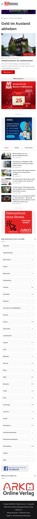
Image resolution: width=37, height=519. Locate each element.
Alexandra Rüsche (7, 58)
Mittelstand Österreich (12, 512)
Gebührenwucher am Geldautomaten (17, 61)
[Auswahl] (2, 5)
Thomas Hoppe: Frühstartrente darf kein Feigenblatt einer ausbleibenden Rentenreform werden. (24, 189)
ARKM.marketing (18, 114)
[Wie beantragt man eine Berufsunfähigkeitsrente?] (6, 156)
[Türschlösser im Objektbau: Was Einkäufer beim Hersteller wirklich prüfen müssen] (6, 164)
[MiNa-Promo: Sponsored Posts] (18, 12)
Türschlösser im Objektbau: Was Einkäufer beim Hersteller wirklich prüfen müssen (23, 163)
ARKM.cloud (18, 510)
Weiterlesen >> (8, 72)
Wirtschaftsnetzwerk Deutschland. (22, 515)
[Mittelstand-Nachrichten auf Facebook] (14, 471)
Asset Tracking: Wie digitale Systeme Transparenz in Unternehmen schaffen (24, 172)
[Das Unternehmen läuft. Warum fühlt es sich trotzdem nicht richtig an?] (6, 181)
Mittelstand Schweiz (25, 512)
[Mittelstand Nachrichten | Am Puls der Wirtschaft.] (11, 4)
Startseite (5, 18)
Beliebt (17, 147)
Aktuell (6, 147)
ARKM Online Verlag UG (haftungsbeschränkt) (16, 507)
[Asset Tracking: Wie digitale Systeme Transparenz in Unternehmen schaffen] (6, 172)
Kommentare (29, 147)
